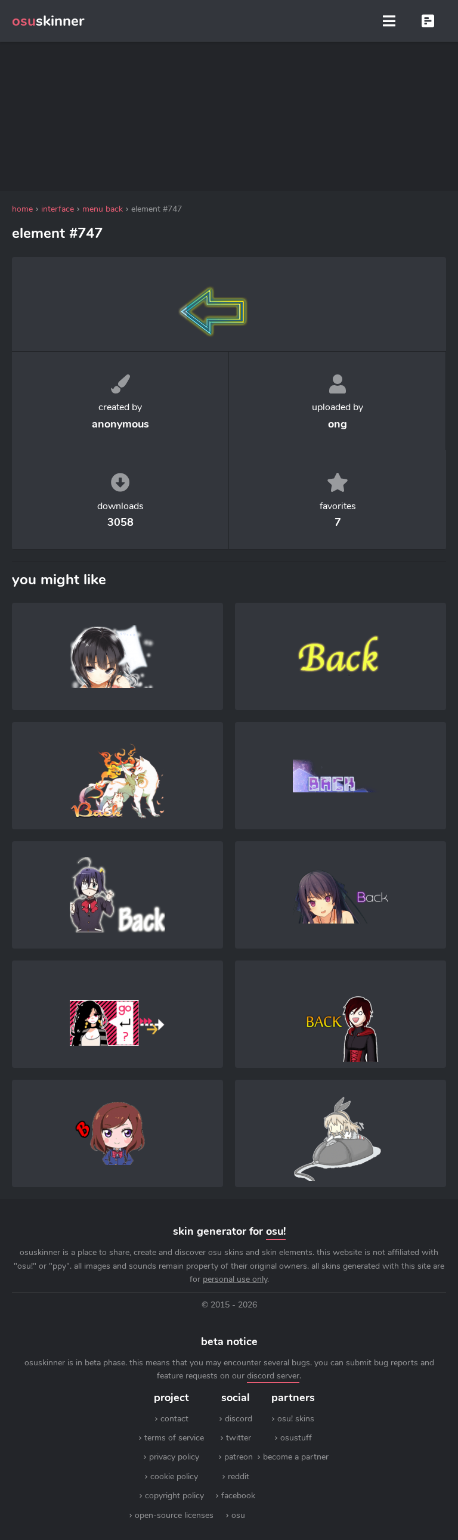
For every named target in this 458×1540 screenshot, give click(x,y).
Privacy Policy (174, 1456)
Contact (174, 1418)
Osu (238, 1515)
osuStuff (296, 1437)
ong (337, 424)
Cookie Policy (174, 1476)
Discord (238, 1418)
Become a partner (296, 1456)
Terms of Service (174, 1437)
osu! (276, 1231)
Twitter (238, 1437)
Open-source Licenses (174, 1515)
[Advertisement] (229, 116)
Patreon (238, 1456)
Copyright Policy (174, 1495)
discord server (273, 1375)
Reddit (238, 1476)
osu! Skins (295, 1418)
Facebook (238, 1495)
